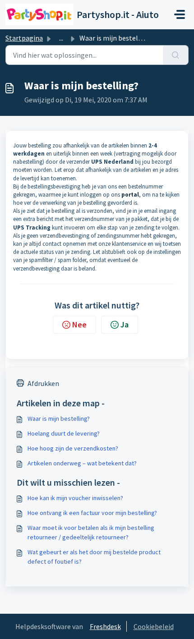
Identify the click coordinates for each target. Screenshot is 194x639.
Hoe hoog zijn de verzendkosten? (73, 448)
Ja (124, 324)
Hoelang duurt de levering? (64, 433)
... (61, 37)
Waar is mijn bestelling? (59, 418)
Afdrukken (43, 383)
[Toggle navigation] (180, 14)
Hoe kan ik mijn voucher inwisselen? (75, 498)
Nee (79, 324)
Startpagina (24, 37)
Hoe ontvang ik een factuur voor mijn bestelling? (92, 513)
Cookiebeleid (154, 626)
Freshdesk (105, 626)
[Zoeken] (176, 55)
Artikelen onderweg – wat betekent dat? (82, 463)
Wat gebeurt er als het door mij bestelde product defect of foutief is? (94, 556)
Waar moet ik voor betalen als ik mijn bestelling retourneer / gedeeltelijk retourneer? (91, 532)
